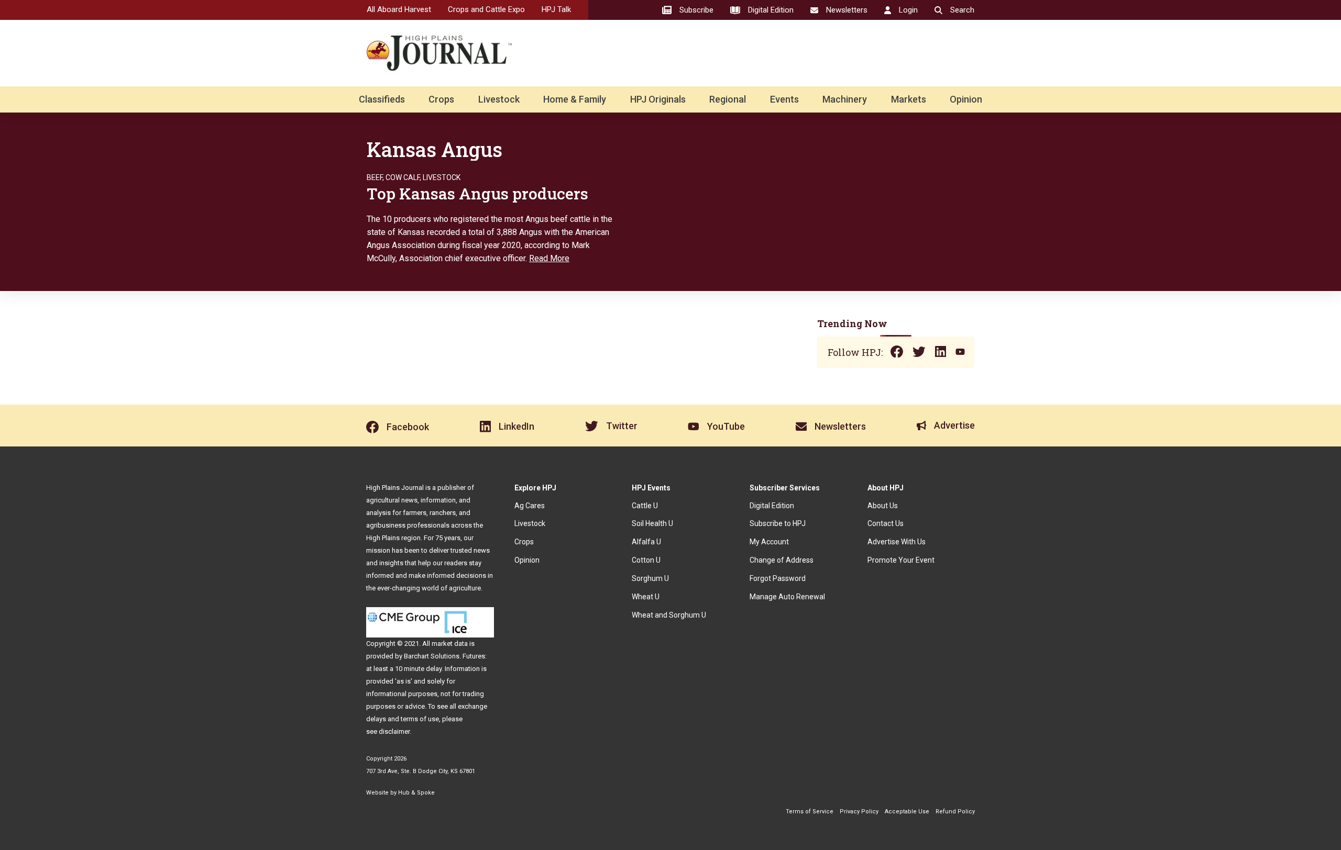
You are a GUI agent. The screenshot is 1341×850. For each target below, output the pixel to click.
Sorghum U (650, 578)
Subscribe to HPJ (778, 523)
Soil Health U (652, 523)
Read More (549, 258)
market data (450, 643)
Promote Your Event (901, 560)
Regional (727, 99)
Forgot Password (778, 578)
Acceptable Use (907, 811)
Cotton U (646, 560)
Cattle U (645, 505)
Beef (374, 177)
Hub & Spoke (416, 792)
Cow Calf (403, 177)
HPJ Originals (658, 99)
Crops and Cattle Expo (486, 9)
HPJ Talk (556, 9)
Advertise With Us (896, 542)
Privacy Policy (859, 811)
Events (784, 99)
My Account (769, 542)
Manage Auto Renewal (787, 596)
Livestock (499, 99)
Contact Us (885, 523)
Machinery (844, 99)
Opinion (966, 99)
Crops (441, 99)
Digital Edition (772, 505)
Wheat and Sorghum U (669, 615)
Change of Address (782, 560)
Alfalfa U (646, 542)
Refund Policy (955, 811)
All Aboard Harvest (399, 9)
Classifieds (382, 99)
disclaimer (394, 731)
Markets (908, 99)
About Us (882, 505)
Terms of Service (809, 811)
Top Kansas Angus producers (477, 193)
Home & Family (574, 99)
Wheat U (645, 596)
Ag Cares (529, 505)
